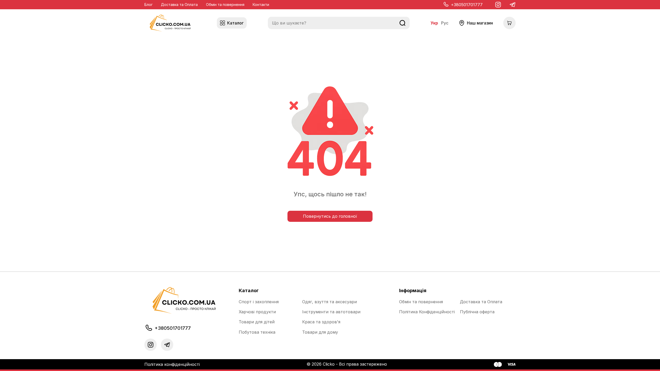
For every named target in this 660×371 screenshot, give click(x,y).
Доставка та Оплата (179, 4)
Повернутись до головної (330, 216)
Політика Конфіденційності (427, 311)
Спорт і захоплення (259, 301)
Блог (148, 4)
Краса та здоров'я (321, 321)
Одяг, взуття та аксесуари (329, 301)
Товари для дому (320, 332)
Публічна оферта (477, 311)
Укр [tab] (434, 23)
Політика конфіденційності (172, 364)
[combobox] (339, 23)
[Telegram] (512, 5)
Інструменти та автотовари (331, 311)
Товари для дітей (257, 321)
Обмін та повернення (225, 4)
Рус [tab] (444, 23)
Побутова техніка (257, 332)
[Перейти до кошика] (509, 23)
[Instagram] (498, 5)
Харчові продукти (257, 311)
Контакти (261, 4)
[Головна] (170, 23)
